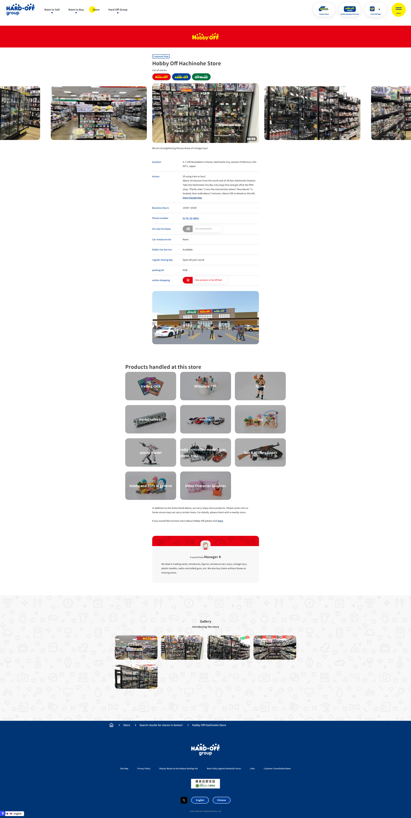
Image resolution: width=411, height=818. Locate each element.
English (200, 800)
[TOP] (111, 725)
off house (201, 76)
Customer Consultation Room (277, 768)
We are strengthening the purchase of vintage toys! (180, 148)
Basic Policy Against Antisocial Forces (224, 768)
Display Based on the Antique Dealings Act (178, 768)
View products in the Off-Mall (208, 280)
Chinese (221, 800)
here (220, 520)
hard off (181, 76)
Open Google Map (192, 197)
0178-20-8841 (191, 218)
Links (252, 768)
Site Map (124, 768)
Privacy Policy (143, 768)
